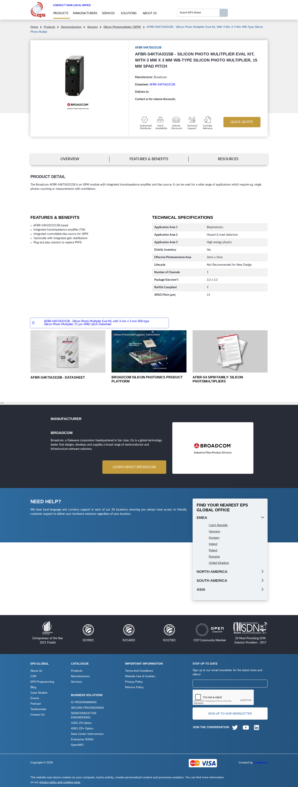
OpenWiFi (77, 744)
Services (108, 13)
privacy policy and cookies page (60, 782)
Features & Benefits (149, 159)
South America (212, 581)
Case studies (38, 692)
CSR (33, 676)
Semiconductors (71, 26)
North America (212, 572)
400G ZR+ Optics (82, 728)
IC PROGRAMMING (84, 702)
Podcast (35, 703)
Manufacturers (85, 13)
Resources (228, 159)
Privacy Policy (134, 681)
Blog (33, 687)
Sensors (92, 26)
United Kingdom (219, 563)
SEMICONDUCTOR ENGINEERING (83, 715)
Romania (214, 556)
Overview (69, 159)
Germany (214, 531)
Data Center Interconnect (87, 733)
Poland (213, 550)
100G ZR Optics (81, 722)
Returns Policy (134, 687)
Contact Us (37, 714)
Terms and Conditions (139, 670)
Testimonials (38, 709)
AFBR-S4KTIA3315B (162, 84)
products (60, 13)
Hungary (214, 538)
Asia (201, 589)
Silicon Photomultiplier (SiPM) (122, 26)
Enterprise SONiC (82, 739)
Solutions (129, 13)
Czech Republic (218, 525)
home (34, 26)
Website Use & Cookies (140, 676)
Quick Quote (241, 122)
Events (34, 698)
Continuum (261, 762)
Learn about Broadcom (134, 467)
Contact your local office (72, 5)
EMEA (202, 518)
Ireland (213, 544)
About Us (150, 13)
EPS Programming (42, 681)
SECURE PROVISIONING (87, 707)
